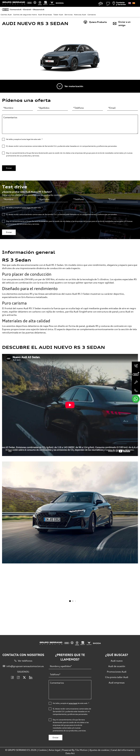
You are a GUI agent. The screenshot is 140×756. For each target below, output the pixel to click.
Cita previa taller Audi (116, 677)
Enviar (9, 168)
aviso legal (26, 208)
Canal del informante (122, 750)
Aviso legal (54, 750)
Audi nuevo (117, 660)
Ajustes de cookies (99, 750)
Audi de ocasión (116, 666)
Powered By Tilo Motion (75, 750)
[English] (129, 3)
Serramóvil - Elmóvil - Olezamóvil (27, 9)
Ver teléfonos (25, 660)
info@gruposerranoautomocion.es (25, 666)
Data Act (70, 753)
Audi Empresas (45, 15)
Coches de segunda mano (25, 15)
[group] (70, 512)
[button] (70, 601)
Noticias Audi (80, 15)
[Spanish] (133, 3)
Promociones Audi (116, 671)
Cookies (42, 750)
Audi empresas (117, 682)
